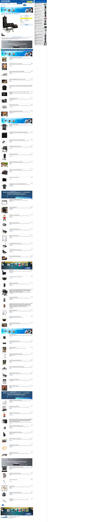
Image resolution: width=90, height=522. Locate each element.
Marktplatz (19, 3)
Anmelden (31, 0)
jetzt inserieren (29, 1)
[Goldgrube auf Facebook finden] (32, 0)
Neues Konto (27, 0)
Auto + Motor (3, 3)
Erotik (25, 3)
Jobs (14, 3)
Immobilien (8, 3)
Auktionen (30, 3)
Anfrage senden (26, 18)
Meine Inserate (23, 0)
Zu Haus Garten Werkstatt (8, 40)
